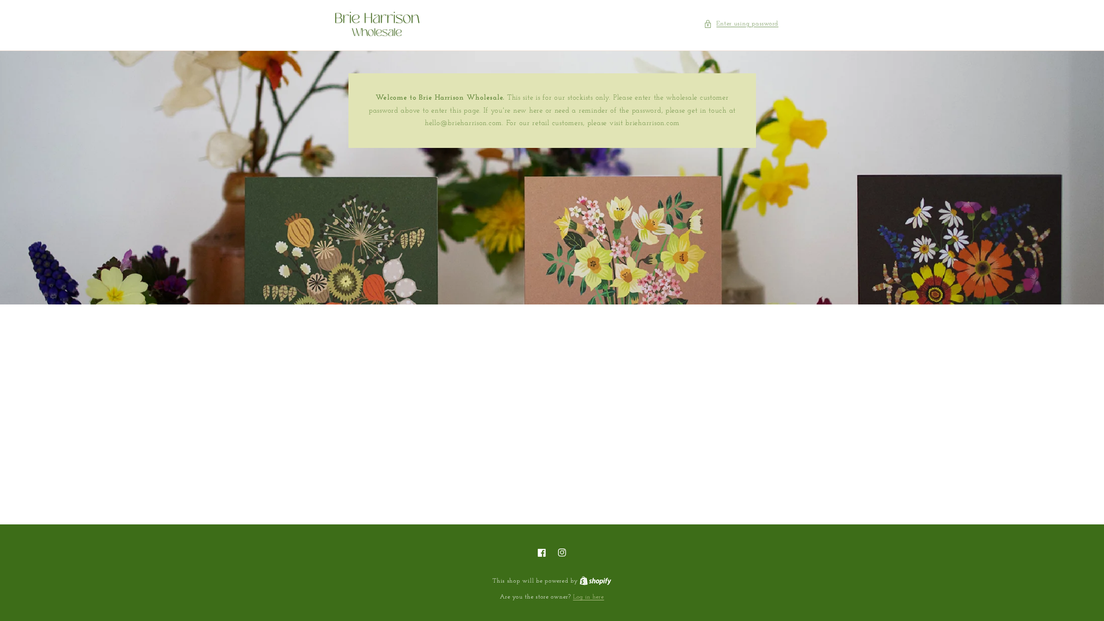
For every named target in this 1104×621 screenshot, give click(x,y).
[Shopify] (596, 581)
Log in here (588, 597)
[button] (741, 24)
